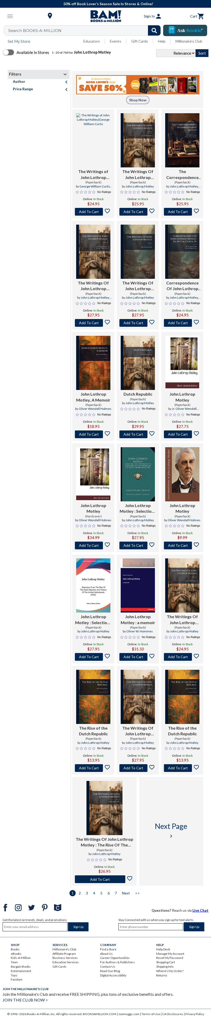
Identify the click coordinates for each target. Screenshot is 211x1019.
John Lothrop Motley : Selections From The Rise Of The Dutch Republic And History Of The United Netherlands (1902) (138, 508)
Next (126, 893)
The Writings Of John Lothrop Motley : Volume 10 (93, 286)
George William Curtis (95, 186)
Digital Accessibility (113, 975)
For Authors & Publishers (117, 962)
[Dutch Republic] (137, 363)
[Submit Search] (154, 30)
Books (15, 949)
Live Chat (200, 910)
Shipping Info (164, 966)
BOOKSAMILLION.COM (99, 1014)
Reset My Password (169, 958)
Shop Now (137, 100)
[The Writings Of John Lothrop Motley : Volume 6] (137, 251)
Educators (91, 41)
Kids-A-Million (21, 958)
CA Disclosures (172, 1014)
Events (115, 41)
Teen (14, 962)
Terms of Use (151, 1014)
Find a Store (108, 949)
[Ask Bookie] (185, 30)
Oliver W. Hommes (139, 631)
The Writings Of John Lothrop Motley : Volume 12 (182, 619)
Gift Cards (139, 41)
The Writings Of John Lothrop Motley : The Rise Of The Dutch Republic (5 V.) (104, 842)
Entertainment (21, 971)
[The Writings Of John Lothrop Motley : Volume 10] (93, 251)
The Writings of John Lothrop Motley (93, 174)
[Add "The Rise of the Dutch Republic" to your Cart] (93, 768)
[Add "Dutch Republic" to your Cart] (137, 434)
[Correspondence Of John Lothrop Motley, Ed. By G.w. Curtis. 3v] (182, 251)
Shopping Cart (165, 962)
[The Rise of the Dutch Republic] (93, 697)
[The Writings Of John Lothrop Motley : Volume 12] (182, 585)
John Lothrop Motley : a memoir (138, 619)
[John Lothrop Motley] (182, 363)
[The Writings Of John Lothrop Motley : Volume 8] (137, 697)
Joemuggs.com (128, 1014)
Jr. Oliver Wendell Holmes (184, 411)
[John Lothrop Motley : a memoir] (137, 585)
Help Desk (163, 949)
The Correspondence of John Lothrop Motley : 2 (182, 174)
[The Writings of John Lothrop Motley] (93, 140)
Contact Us (107, 966)
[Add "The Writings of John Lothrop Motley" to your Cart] (93, 212)
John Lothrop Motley (140, 186)
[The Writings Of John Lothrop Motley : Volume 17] (137, 140)
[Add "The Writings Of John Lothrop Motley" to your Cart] (137, 212)
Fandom (16, 979)
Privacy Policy (194, 1014)
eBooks (16, 954)
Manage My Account (170, 954)
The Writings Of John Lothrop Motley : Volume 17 (138, 174)
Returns (161, 975)
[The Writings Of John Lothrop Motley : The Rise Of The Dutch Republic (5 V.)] (104, 808)
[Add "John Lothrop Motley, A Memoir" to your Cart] (93, 434)
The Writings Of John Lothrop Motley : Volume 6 (138, 286)
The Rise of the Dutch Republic (93, 730)
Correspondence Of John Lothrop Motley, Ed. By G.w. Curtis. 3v (182, 286)
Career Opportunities (115, 958)
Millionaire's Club (188, 41)
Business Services (65, 958)
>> (137, 893)
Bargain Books (21, 966)
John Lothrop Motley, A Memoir (93, 397)
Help (161, 41)
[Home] (105, 16)
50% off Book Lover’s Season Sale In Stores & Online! (108, 4)
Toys (14, 975)
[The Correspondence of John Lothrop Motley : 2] (182, 140)
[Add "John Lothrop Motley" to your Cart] (182, 434)
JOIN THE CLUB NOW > (25, 999)
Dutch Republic (138, 394)
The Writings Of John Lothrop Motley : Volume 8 (138, 731)
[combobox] (85, 30)
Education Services (65, 962)
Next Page (171, 830)
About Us (106, 954)
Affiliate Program (64, 954)
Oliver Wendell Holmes (95, 409)
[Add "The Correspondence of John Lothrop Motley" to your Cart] (182, 212)
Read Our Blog (110, 971)
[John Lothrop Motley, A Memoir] (93, 363)
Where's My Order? (169, 971)
